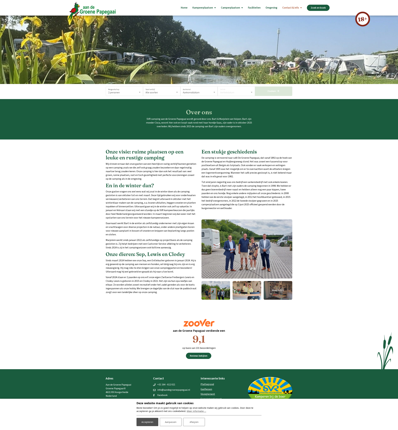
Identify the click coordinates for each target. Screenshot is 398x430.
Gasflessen (206, 389)
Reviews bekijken (198, 356)
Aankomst (187, 89)
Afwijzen (194, 422)
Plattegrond (207, 384)
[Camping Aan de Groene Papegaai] (92, 11)
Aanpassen (170, 422)
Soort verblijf (150, 89)
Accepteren (147, 422)
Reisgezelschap (113, 89)
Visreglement (208, 394)
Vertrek (222, 89)
